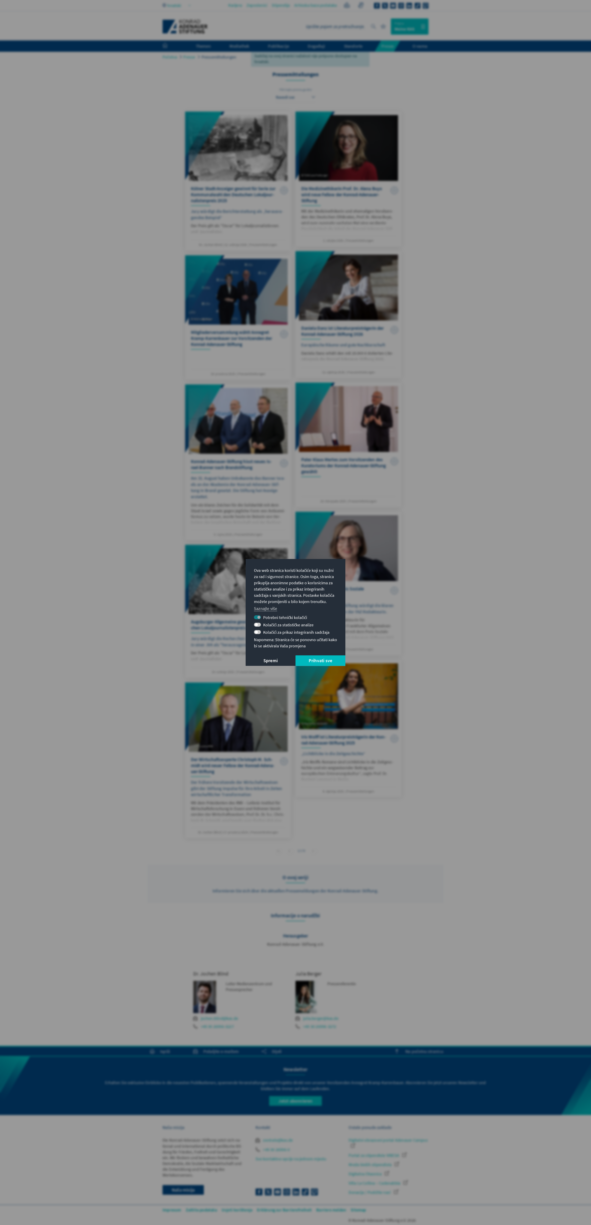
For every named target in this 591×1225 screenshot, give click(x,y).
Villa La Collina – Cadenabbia (375, 1183)
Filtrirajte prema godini (295, 90)
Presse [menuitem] (387, 46)
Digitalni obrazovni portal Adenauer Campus (388, 1140)
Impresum (172, 1210)
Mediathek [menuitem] (239, 46)
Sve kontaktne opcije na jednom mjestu (291, 1158)
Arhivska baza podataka (315, 5)
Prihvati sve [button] (320, 661)
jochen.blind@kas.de (219, 1018)
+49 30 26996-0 (276, 1149)
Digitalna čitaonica (366, 1173)
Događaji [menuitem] (316, 46)
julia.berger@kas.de (320, 1018)
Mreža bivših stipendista (370, 1164)
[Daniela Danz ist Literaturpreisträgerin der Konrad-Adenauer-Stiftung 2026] (348, 314)
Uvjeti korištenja (237, 1210)
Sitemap (358, 1210)
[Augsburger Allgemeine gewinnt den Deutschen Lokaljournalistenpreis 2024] (238, 611)
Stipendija (281, 5)
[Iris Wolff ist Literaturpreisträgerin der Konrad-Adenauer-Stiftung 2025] (348, 728)
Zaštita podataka (201, 1210)
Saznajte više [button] (265, 608)
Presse (189, 57)
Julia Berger (309, 973)
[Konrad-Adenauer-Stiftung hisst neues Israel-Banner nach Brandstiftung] (238, 462)
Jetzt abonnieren (295, 1101)
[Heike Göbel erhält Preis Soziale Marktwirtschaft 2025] (348, 583)
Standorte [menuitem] (353, 46)
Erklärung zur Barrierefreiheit (284, 1210)
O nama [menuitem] (420, 46)
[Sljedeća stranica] (313, 850)
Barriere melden (331, 1210)
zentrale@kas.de (277, 1140)
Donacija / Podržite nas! (370, 1192)
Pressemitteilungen (219, 57)
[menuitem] (170, 46)
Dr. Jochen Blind (211, 973)
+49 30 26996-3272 (319, 1026)
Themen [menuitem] (203, 46)
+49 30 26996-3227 (217, 1026)
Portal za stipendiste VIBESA (374, 1155)
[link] (289, 850)
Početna (170, 57)
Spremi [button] (270, 661)
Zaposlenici (257, 5)
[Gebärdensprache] (361, 6)
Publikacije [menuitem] (278, 46)
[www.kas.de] (185, 27)
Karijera (235, 5)
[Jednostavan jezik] (347, 6)
